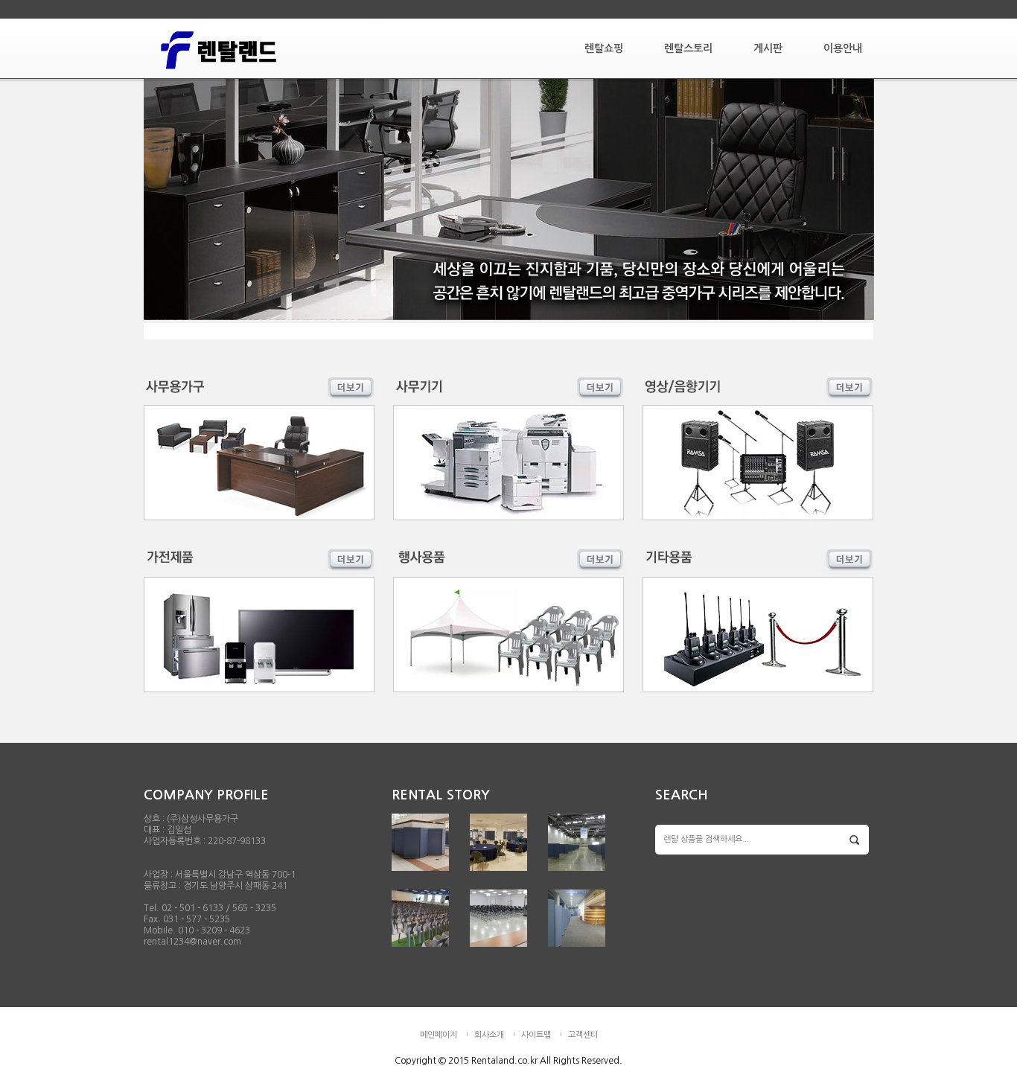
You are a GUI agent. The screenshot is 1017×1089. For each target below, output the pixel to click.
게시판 (767, 48)
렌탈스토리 (688, 48)
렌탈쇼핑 (603, 48)
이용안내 (842, 48)
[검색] (854, 840)
